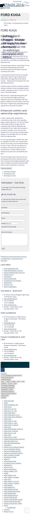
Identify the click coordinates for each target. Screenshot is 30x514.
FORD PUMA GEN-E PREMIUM (13, 417)
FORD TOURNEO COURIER (12, 455)
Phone (3, 218)
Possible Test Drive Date (8, 227)
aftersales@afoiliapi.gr (10, 299)
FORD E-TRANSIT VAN (10, 471)
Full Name (4, 207)
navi (15, 383)
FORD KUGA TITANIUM (11, 431)
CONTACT (7, 510)
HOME (6, 403)
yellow (10, 383)
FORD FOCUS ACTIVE (10, 409)
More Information (6, 232)
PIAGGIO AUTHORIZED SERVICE (13, 453)
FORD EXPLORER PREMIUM (12, 443)
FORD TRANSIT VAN (10, 475)
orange (3, 383)
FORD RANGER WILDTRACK (12, 491)
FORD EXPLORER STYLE (11, 441)
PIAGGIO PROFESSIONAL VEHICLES (14, 273)
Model (3, 223)
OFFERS (6, 473)
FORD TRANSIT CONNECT (12, 483)
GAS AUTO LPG (8, 285)
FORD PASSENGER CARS (11, 269)
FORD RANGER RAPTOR (11, 495)
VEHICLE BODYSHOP (10, 279)
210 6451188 (17, 1)
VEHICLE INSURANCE (10, 287)
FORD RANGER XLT (9, 487)
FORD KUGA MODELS (6, 168)
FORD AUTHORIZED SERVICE (12, 451)
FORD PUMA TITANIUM (11, 425)
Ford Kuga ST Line (9, 174)
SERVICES (7, 459)
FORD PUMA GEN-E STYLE (12, 415)
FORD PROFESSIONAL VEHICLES (13, 271)
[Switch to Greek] (27, 2)
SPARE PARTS (8, 283)
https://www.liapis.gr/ (10, 305)
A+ (4, 375)
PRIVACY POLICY (9, 275)
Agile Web (11, 367)
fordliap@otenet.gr (9, 323)
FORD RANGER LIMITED (11, 489)
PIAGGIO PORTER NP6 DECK (12, 501)
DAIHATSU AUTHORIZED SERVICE (14, 447)
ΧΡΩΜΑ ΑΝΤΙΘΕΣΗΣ (6, 379)
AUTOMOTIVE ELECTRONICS (12, 281)
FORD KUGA (7, 427)
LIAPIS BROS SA (16, 363)
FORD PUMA (7, 419)
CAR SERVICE (8, 277)
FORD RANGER (8, 485)
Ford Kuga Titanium (10, 171)
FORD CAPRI (7, 435)
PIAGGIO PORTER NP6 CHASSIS (13, 499)
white (8, 381)
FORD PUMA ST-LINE (10, 421)
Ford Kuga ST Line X (10, 176)
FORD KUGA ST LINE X (10, 437)
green (14, 381)
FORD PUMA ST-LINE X (11, 423)
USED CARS (7, 479)
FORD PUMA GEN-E (9, 413)
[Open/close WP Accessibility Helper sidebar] (3, 370)
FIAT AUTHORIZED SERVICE (12, 449)
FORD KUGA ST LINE (10, 433)
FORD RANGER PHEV (10, 493)
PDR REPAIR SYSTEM (10, 457)
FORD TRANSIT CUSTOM (11, 481)
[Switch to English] (27, 5)
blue (18, 381)
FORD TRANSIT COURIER (11, 477)
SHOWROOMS (11, 508)
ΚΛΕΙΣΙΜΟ (3, 397)
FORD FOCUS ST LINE (10, 411)
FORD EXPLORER (9, 401)
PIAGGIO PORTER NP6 (10, 497)
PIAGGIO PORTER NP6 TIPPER (13, 503)
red (23, 381)
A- (1, 375)
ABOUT (6, 506)
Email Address (5, 213)
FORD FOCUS (8, 407)
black (3, 381)
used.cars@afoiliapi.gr (10, 349)
